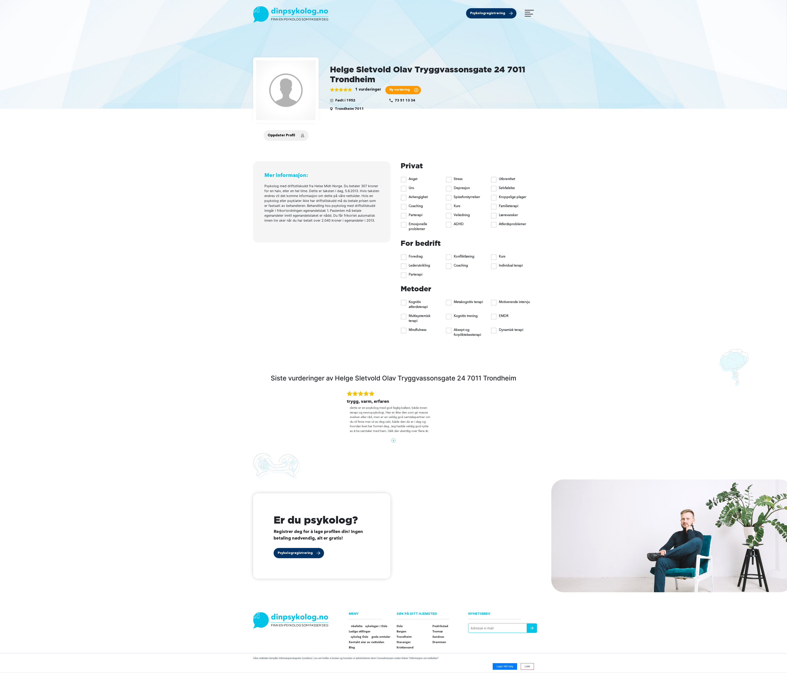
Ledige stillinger (360, 631)
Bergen (401, 631)
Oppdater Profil (281, 135)
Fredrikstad (440, 626)
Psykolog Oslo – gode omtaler (369, 637)
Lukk (527, 666)
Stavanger (404, 642)
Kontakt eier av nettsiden (366, 642)
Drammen (439, 642)
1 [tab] (393, 440)
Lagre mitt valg (505, 666)
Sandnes (438, 637)
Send (532, 628)
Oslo (400, 626)
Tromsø (437, 631)
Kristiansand (405, 647)
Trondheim (404, 637)
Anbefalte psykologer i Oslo (368, 626)
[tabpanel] (393, 414)
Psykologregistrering (487, 13)
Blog (352, 647)
